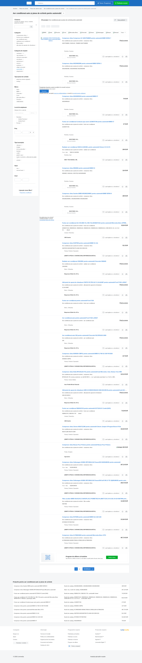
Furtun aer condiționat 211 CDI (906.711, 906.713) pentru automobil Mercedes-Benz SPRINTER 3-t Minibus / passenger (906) (36, 597)
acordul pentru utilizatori (79, 93)
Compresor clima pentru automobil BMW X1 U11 (26, 613)
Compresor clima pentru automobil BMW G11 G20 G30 (28, 617)
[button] (122, 56)
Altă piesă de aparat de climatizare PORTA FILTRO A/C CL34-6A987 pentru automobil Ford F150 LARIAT (94, 282)
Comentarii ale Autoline (46, 642)
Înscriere (44, 91)
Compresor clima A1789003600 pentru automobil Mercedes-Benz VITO (84, 535)
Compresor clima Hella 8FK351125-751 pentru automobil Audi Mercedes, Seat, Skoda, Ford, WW (92, 372)
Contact (15, 639)
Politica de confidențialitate (47, 636)
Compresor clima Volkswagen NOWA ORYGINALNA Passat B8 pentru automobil (34, 589)
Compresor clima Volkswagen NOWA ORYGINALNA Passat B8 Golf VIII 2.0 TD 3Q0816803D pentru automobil (96, 480)
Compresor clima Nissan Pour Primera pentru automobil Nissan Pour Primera (86, 445)
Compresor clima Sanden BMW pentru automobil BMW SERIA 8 (30, 586)
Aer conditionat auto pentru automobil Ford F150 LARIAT (80, 318)
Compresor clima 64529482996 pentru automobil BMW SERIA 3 (81, 63)
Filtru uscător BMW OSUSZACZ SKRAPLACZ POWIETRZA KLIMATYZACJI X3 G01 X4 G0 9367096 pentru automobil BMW (100, 498)
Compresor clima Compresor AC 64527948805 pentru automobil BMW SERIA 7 (86, 38)
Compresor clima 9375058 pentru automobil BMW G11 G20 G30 (81, 517)
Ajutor (14, 636)
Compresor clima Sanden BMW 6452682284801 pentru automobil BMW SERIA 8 (87, 193)
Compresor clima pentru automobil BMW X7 (25, 620)
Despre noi (16, 634)
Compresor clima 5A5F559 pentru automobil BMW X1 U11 (80, 243)
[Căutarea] (36, 3)
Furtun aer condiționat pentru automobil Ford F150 (78, 300)
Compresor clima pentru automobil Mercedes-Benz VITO (29, 609)
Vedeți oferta (111, 557)
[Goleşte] (36, 24)
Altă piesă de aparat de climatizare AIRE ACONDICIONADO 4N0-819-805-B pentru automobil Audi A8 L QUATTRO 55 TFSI (99, 390)
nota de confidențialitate (60, 93)
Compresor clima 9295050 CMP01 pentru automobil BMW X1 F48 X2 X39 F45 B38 (87, 353)
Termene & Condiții (45, 634)
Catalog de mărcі (44, 645)
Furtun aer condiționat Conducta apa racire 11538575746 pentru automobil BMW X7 (88, 121)
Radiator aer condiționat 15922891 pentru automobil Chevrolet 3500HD (84, 261)
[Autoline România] (19, 3)
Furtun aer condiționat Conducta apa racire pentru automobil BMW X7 (32, 602)
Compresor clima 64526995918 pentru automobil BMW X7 (80, 96)
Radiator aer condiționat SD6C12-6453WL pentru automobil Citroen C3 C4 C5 (86, 147)
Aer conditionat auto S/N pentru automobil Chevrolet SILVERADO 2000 (84, 335)
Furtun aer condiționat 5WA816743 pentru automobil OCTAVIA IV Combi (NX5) (86, 408)
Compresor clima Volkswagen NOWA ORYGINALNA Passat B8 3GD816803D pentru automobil (91, 462)
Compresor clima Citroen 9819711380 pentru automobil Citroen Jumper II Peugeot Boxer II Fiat (91, 426)
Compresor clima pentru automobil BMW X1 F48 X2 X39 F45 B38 (31, 606)
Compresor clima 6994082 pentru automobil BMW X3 (78, 168)
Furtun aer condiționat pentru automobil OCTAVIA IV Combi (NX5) (31, 593)
